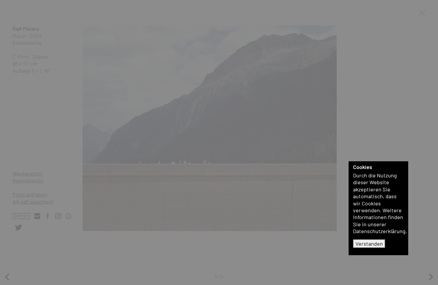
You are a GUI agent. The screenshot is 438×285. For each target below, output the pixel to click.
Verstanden (369, 243)
